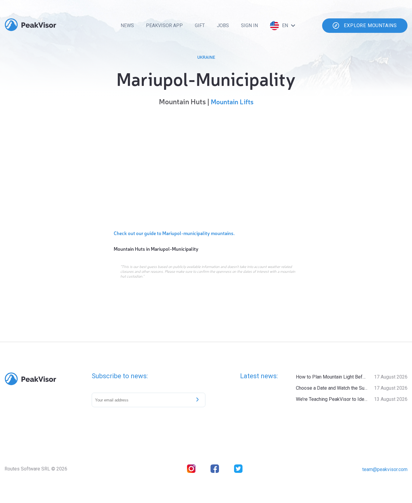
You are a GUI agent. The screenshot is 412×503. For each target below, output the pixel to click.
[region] (206, 166)
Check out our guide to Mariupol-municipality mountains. (174, 233)
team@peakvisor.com (384, 469)
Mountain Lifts (232, 101)
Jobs (223, 25)
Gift (200, 25)
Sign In (249, 25)
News (127, 25)
